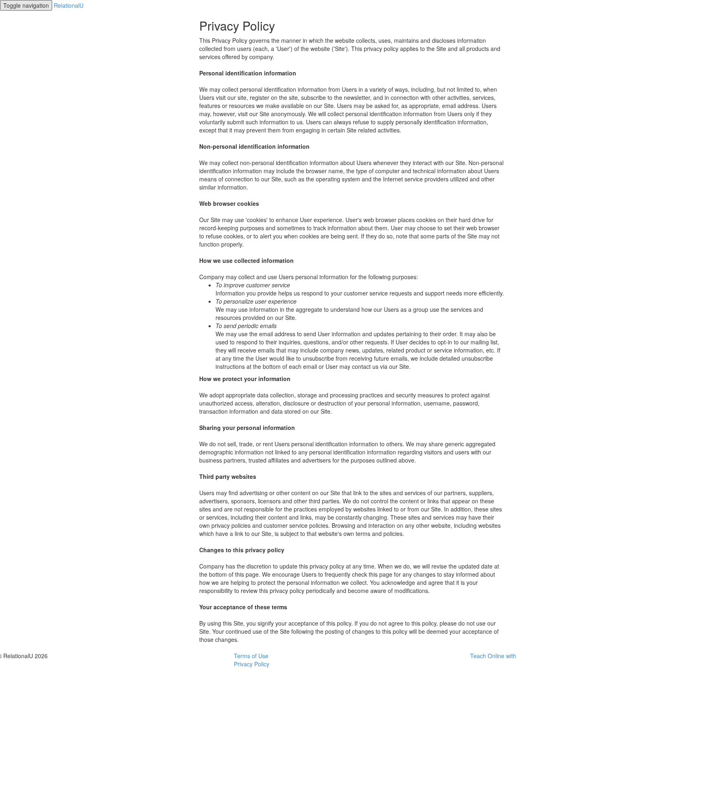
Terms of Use (251, 656)
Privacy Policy (251, 664)
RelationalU (69, 5)
